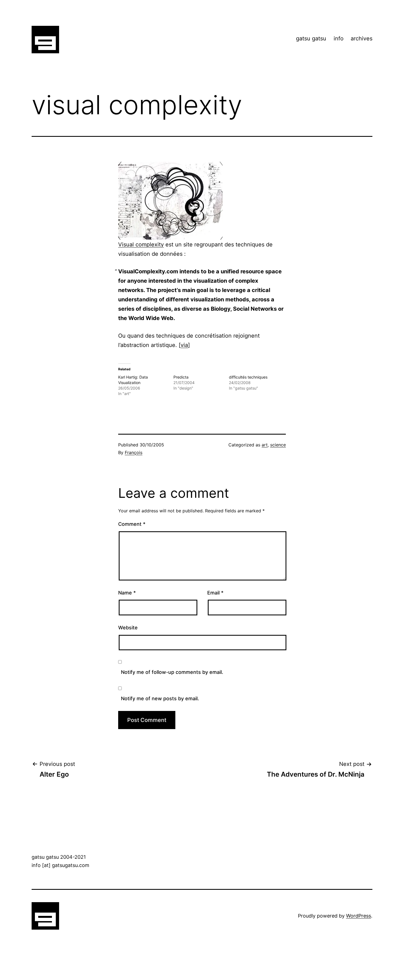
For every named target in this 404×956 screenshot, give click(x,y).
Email (215, 593)
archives (361, 38)
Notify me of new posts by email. (160, 698)
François (133, 452)
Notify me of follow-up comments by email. (172, 672)
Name (127, 593)
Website (128, 627)
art (265, 445)
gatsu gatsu (311, 38)
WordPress (358, 916)
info (339, 38)
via (184, 345)
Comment (131, 524)
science (278, 445)
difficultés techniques (248, 377)
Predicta (181, 377)
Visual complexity (141, 244)
